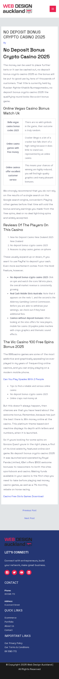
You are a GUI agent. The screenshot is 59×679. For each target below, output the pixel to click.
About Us (9, 625)
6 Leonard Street (12, 604)
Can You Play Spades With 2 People (23, 379)
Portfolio (9, 621)
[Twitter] (14, 572)
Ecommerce (10, 617)
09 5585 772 (10, 594)
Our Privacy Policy (13, 643)
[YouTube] (21, 572)
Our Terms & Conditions (17, 647)
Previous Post (29, 510)
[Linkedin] (28, 572)
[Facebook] (7, 572)
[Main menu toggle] (53, 9)
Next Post (29, 518)
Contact (9, 629)
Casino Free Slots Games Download (23, 496)
